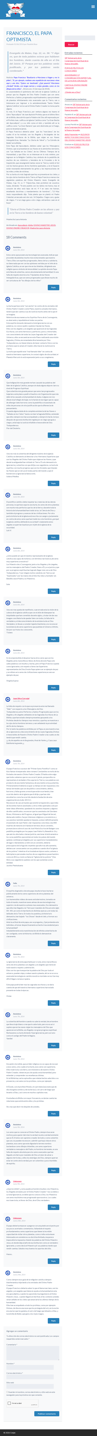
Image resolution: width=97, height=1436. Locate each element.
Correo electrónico (14, 1373)
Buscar (71, 44)
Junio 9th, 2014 (18, 1127)
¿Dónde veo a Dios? (73, 92)
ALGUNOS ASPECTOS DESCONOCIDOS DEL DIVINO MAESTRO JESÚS (78, 137)
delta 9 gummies (71, 134)
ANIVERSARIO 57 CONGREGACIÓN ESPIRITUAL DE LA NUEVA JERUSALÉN (78, 78)
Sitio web (10, 1382)
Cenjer (15, 9)
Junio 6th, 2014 (18, 551)
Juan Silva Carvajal (21, 698)
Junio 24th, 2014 (19, 1221)
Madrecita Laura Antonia (40, 228)
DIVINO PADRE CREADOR (17, 228)
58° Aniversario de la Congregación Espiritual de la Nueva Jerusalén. (76, 61)
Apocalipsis (22, 225)
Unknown (17, 1181)
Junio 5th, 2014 (18, 250)
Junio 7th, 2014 (18, 764)
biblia (30, 225)
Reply (53, 287)
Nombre (10, 1363)
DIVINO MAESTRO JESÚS (44, 225)
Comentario (11, 1344)
